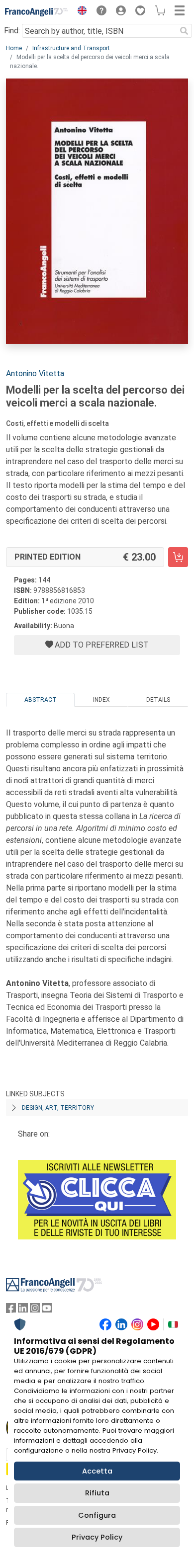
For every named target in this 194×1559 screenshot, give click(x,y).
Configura (97, 1515)
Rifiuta (97, 1493)
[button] (80, 12)
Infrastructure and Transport (71, 48)
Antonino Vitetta (35, 373)
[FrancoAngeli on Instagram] (35, 1310)
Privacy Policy (97, 1537)
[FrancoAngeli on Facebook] (11, 1310)
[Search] (184, 31)
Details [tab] (158, 699)
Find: (12, 30)
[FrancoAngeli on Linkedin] (23, 1310)
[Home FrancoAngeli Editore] (36, 12)
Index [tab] (101, 699)
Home (14, 48)
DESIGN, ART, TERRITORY (58, 1107)
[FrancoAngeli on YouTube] (47, 1310)
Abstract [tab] (40, 699)
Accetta (97, 1471)
